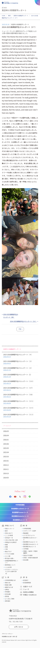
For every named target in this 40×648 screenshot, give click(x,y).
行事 (6, 549)
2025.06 (6, 444)
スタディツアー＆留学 (29, 531)
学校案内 (7, 592)
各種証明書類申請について (11, 561)
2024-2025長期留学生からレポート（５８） (18, 382)
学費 (6, 547)
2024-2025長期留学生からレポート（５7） (18, 389)
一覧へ (20, 329)
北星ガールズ (27, 586)
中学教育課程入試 (10, 580)
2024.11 (6, 469)
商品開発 (25, 533)
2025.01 (6, 461)
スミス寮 (7, 556)
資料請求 (7, 601)
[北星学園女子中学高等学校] (9, 2)
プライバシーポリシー (7, 633)
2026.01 (6, 439)
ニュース (26, 589)
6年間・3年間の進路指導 (30, 558)
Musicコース (20, 520)
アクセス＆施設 (9, 554)
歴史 (6, 531)
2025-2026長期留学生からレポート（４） (18, 355)
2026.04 (6, 435)
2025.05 (6, 448)
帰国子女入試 (9, 587)
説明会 (7, 589)
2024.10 (6, 473)
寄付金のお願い (9, 558)
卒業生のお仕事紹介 (11, 542)
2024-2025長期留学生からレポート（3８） (23, 321)
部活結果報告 (27, 583)
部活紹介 (25, 580)
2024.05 (6, 477)
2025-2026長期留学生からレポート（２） (18, 369)
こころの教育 (9, 535)
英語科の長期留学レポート (21, 15)
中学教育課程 (20, 505)
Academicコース (20, 508)
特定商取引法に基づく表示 (8, 636)
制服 (6, 545)
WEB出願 (8, 594)
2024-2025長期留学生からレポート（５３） (18, 415)
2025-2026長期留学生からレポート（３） (18, 362)
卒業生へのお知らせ (30, 595)
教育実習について (10, 565)
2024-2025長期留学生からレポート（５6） (18, 395)
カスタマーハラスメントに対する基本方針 (11, 570)
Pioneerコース (20, 512)
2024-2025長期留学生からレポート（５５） (18, 402)
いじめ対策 (8, 567)
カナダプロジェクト (29, 535)
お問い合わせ (18, 627)
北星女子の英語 (27, 555)
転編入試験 (8, 585)
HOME (3, 15)
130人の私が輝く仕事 (11, 540)
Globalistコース (20, 516)
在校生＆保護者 (28, 592)
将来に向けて (9, 533)
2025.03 (6, 456)
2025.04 (6, 452)
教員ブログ (8, 551)
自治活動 (25, 560)
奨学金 (7, 596)
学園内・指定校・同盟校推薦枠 (30, 552)
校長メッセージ (9, 528)
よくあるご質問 (9, 599)
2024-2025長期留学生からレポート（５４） (18, 409)
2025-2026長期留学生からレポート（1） (17, 375)
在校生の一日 (9, 538)
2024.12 (6, 465)
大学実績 (25, 549)
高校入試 (7, 583)
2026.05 (6, 431)
